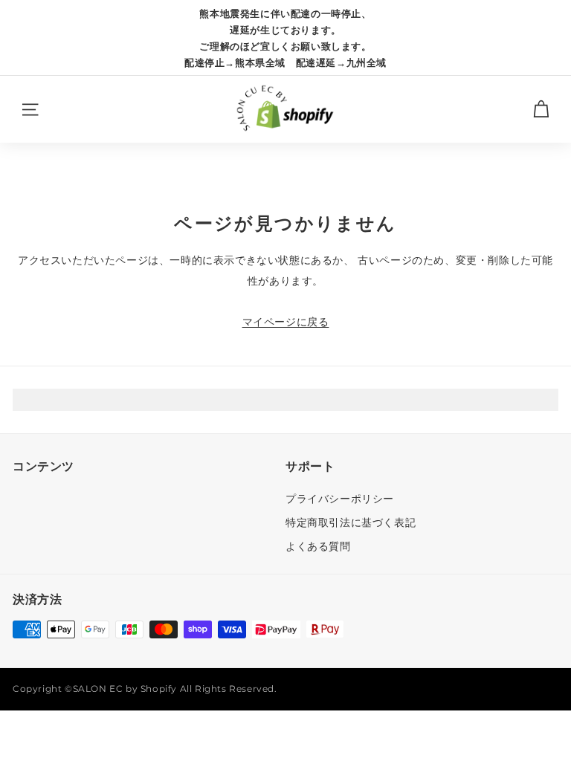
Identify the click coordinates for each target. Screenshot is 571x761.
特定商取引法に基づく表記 (351, 522)
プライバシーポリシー (340, 498)
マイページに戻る (285, 321)
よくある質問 (318, 546)
